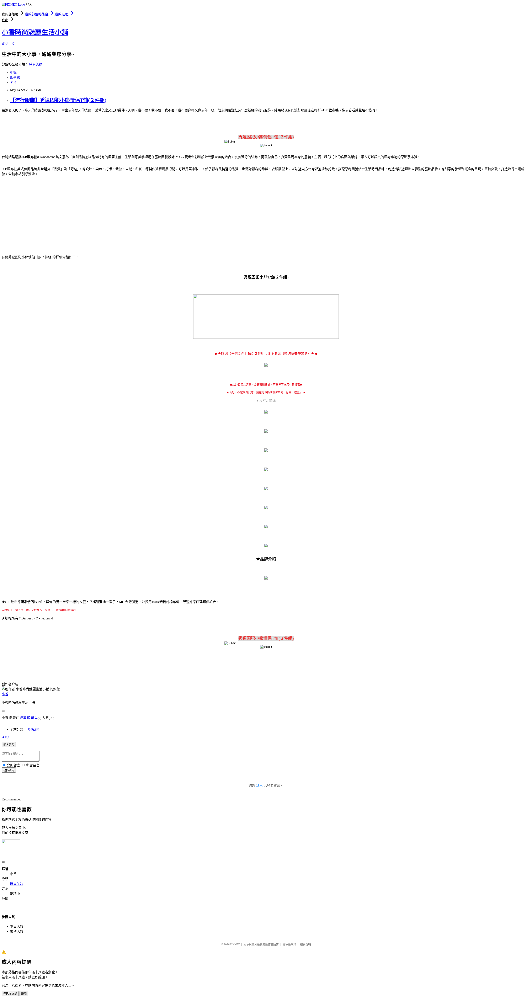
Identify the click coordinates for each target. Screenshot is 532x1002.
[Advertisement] (37, 213)
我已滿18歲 (10, 993)
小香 (5, 694)
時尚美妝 (35, 64)
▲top (5, 737)
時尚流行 (34, 729)
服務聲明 (305, 944)
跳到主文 (8, 44)
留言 (34, 718)
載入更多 (8, 744)
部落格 (15, 77)
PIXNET (235, 944)
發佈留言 (8, 770)
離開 (24, 993)
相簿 (13, 72)
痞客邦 (25, 718)
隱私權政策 (289, 944)
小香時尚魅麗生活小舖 (35, 32)
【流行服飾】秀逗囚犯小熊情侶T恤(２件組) (58, 100)
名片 (13, 82)
